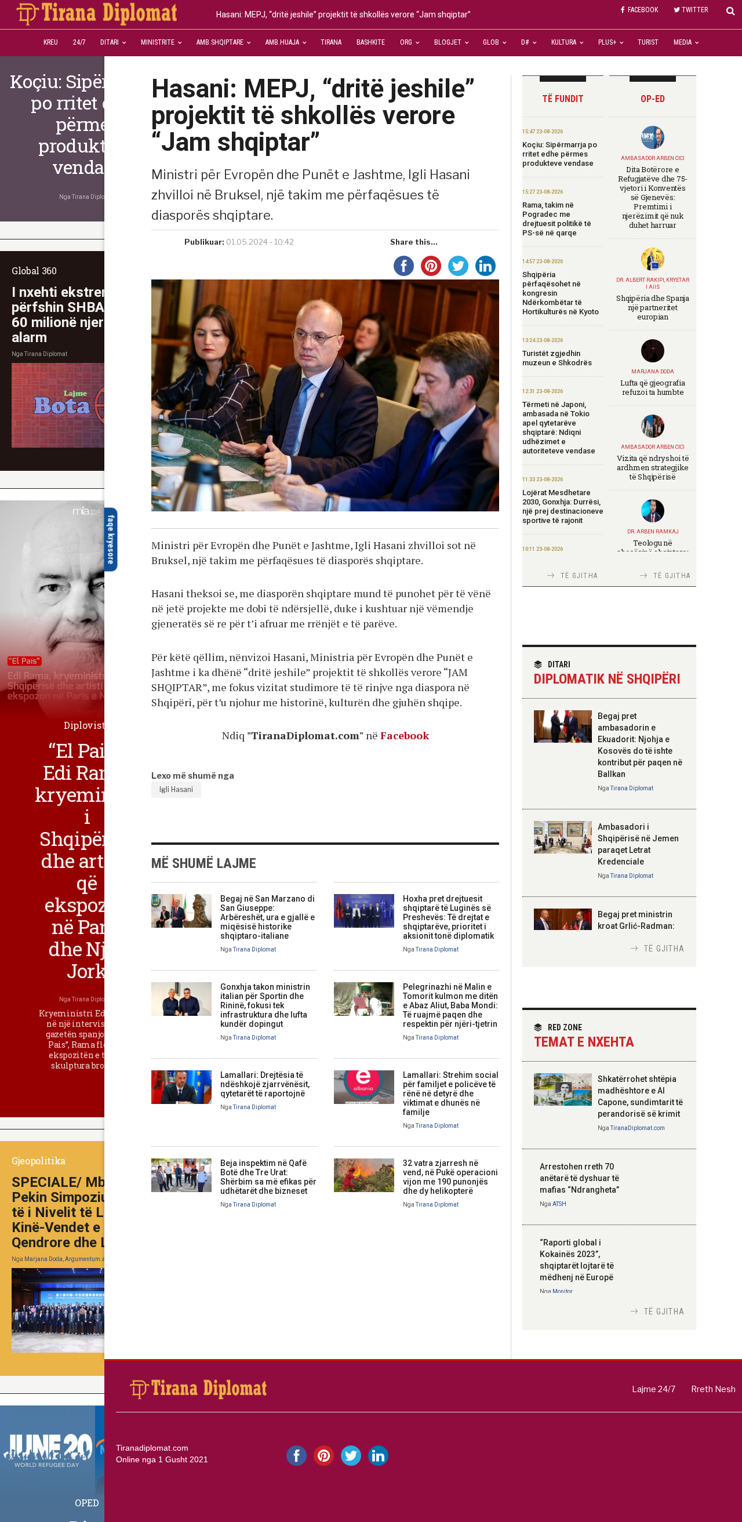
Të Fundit (563, 98)
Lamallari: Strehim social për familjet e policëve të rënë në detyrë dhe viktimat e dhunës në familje (451, 1093)
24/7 (79, 42)
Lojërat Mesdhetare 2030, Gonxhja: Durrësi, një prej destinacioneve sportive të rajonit (562, 506)
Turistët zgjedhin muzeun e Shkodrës (557, 358)
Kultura (563, 42)
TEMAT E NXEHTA (584, 1036)
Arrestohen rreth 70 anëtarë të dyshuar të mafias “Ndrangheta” (579, 1178)
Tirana (331, 42)
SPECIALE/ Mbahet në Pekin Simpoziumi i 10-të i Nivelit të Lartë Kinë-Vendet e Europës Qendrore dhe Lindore (83, 1212)
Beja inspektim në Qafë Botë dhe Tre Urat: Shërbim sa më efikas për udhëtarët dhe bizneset (268, 1177)
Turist (648, 42)
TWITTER (695, 10)
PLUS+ (607, 42)
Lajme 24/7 (653, 1389)
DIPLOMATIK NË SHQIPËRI (607, 673)
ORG (406, 42)
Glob (491, 42)
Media (683, 42)
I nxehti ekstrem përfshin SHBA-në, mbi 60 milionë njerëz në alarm (83, 315)
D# (525, 42)
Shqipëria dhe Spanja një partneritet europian (652, 307)
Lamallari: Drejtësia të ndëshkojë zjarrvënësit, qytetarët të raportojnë (265, 1084)
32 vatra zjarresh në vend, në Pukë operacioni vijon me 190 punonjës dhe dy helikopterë (450, 1177)
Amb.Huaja (282, 42)
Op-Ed (653, 98)
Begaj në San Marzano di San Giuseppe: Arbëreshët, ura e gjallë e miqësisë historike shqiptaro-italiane (267, 917)
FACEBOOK (643, 10)
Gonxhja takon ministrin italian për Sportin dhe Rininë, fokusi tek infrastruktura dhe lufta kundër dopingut (265, 1005)
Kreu (50, 42)
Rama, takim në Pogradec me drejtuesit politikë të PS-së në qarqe (556, 219)
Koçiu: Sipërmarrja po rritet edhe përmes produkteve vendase (559, 154)
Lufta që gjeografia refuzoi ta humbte (652, 387)
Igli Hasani (176, 789)
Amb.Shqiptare (220, 42)
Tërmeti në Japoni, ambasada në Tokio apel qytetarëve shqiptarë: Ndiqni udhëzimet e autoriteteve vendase (558, 427)
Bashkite (371, 42)
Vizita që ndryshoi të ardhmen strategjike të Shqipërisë (653, 467)
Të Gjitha (579, 576)
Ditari (109, 42)
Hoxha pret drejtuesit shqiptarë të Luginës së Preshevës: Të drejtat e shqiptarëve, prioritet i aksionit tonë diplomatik (448, 917)
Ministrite (157, 42)
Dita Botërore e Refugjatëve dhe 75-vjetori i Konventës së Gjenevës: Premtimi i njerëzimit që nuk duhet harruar (653, 197)
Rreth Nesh (713, 1389)
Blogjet (447, 42)
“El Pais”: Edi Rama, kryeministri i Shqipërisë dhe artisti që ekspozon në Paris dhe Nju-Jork (92, 860)
